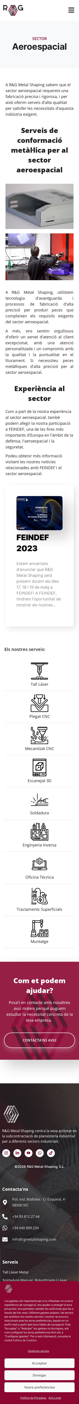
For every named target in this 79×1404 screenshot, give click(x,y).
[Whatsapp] (40, 1153)
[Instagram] (6, 1153)
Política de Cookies (24, 1340)
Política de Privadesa (33, 1397)
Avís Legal (54, 1397)
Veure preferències (39, 1387)
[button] (71, 10)
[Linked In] (17, 1153)
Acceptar (39, 1363)
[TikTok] (51, 1153)
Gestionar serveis (38, 1351)
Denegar (39, 1375)
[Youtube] (28, 1153)
